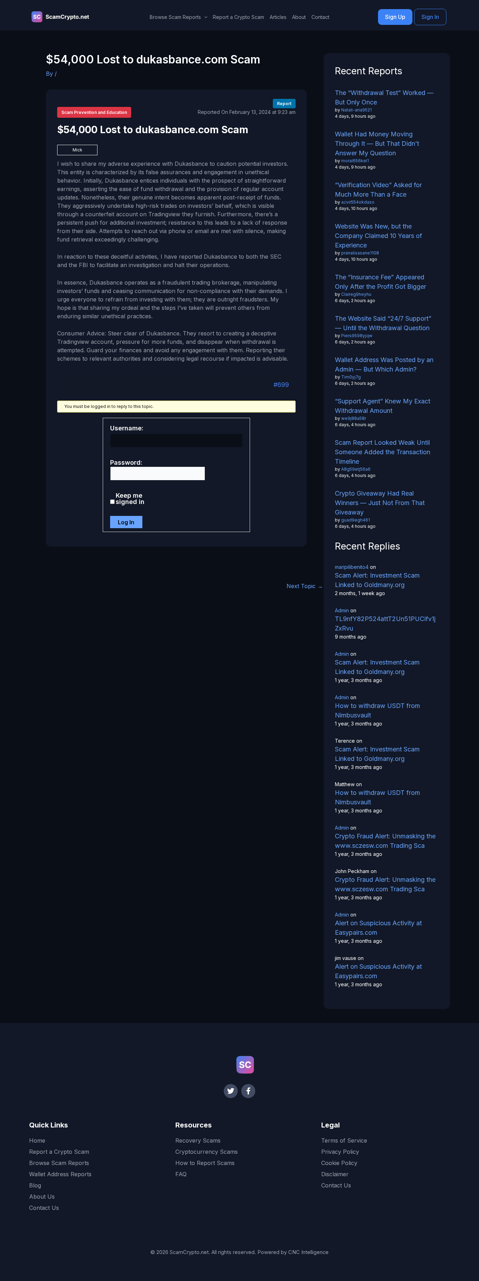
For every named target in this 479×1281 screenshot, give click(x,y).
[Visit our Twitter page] (231, 1091)
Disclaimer (335, 1174)
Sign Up (395, 16)
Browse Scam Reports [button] (175, 17)
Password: (126, 462)
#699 (281, 384)
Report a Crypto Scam (238, 17)
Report (284, 103)
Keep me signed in (130, 498)
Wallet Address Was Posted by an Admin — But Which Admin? (384, 364)
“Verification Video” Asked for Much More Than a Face (378, 189)
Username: (126, 428)
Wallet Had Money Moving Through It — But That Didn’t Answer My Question (377, 143)
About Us (42, 1196)
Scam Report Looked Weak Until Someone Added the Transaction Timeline (382, 452)
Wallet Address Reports (60, 1174)
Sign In (430, 16)
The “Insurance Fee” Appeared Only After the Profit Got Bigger (380, 281)
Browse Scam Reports (59, 1162)
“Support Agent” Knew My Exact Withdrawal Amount (382, 405)
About (299, 17)
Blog (35, 1185)
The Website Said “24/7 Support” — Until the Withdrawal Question (383, 323)
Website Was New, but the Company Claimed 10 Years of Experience (378, 236)
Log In (126, 522)
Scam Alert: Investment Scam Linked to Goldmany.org (377, 580)
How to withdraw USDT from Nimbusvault (377, 710)
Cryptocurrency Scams (206, 1151)
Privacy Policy (340, 1151)
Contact (320, 17)
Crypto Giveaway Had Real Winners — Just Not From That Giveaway (380, 503)
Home (37, 1140)
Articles (278, 17)
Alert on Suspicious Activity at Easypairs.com (378, 927)
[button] (204, 17)
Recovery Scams (198, 1140)
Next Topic (304, 586)
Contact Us (44, 1207)
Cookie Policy (339, 1162)
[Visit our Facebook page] (248, 1091)
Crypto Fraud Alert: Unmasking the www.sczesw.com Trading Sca (385, 840)
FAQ (181, 1174)
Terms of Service (344, 1140)
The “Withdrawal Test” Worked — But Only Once (384, 97)
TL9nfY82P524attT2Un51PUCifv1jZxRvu (385, 623)
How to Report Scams (205, 1162)
